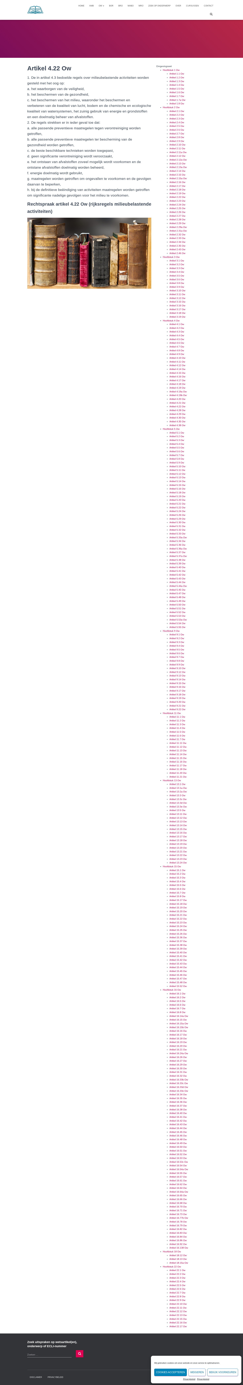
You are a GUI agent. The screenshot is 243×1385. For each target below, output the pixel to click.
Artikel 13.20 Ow (178, 847)
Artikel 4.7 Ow (176, 346)
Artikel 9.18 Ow (177, 694)
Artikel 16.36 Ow (178, 1102)
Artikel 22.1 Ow (177, 1270)
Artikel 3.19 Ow (177, 316)
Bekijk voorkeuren (222, 1372)
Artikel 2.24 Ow (177, 204)
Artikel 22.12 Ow (178, 1311)
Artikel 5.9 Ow (176, 462)
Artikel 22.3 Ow (177, 1277)
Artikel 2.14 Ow (177, 171)
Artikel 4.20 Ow (177, 399)
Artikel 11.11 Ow (177, 743)
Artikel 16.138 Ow (178, 1247)
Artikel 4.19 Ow (177, 387)
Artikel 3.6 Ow (176, 279)
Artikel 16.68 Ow (178, 1203)
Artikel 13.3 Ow (177, 795)
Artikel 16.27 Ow (178, 1060)
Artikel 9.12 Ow (177, 672)
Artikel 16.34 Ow (178, 1094)
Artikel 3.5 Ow (176, 275)
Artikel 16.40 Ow (178, 1113)
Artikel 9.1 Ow (176, 634)
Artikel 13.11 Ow (177, 814)
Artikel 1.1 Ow (176, 73)
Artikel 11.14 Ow (177, 754)
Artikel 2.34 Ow (177, 242)
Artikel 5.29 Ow (177, 518)
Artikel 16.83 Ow (178, 1233)
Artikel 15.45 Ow (178, 971)
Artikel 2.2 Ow (176, 114)
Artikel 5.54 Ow (177, 623)
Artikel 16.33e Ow (178, 1091)
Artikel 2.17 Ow (177, 186)
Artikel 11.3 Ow (177, 724)
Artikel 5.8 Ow (176, 458)
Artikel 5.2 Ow (176, 436)
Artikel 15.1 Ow (177, 870)
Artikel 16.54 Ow (178, 1165)
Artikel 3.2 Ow (176, 264)
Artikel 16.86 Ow (178, 1240)
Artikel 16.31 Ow (178, 1072)
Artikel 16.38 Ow (178, 1109)
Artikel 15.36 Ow (178, 937)
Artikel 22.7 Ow (177, 1292)
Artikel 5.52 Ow (177, 612)
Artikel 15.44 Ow (178, 967)
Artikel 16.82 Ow (178, 1229)
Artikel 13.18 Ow (178, 840)
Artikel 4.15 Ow (177, 373)
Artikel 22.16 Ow (178, 1322)
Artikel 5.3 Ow (176, 440)
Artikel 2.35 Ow (177, 245)
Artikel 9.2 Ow (176, 638)
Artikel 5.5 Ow (176, 447)
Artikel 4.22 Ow (177, 406)
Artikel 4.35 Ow (177, 421)
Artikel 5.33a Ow (178, 537)
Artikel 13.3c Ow (177, 799)
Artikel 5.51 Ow (177, 608)
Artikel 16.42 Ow (178, 1120)
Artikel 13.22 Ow (178, 855)
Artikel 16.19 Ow (178, 1042)
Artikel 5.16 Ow (177, 488)
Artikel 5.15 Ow (177, 485)
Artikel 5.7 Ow (176, 455)
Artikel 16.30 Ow (178, 1068)
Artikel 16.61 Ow (178, 1180)
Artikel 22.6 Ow (177, 1289)
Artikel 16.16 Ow (178, 1031)
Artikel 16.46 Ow (178, 1135)
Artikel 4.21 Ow (177, 402)
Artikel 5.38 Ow (177, 560)
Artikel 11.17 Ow (177, 765)
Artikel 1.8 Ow (176, 103)
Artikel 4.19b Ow (178, 395)
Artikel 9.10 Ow (177, 668)
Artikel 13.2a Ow (178, 791)
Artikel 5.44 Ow (177, 582)
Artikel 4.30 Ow (177, 417)
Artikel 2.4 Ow (176, 122)
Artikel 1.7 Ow (176, 96)
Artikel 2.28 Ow (177, 219)
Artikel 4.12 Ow (177, 365)
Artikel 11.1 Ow (177, 716)
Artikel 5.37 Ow (177, 552)
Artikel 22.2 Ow (177, 1274)
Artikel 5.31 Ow (177, 526)
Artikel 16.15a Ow (178, 1023)
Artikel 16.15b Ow (178, 1027)
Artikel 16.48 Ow (178, 1139)
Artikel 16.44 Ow (178, 1128)
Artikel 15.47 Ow (178, 978)
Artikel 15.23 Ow (178, 922)
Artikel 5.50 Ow (177, 604)
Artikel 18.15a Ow (178, 1262)
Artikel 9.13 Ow (177, 675)
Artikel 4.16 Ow (177, 376)
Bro (120, 6)
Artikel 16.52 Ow (178, 1154)
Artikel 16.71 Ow (178, 1210)
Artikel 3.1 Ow (176, 260)
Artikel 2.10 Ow (177, 144)
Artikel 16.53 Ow (178, 1158)
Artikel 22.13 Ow (178, 1315)
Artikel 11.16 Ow (177, 761)
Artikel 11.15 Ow (177, 758)
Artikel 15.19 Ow (178, 907)
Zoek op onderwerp (159, 6)
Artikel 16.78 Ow (178, 1221)
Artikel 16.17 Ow (178, 1034)
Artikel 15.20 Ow (178, 911)
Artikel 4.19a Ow (178, 391)
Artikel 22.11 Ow (177, 1307)
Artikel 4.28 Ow (177, 410)
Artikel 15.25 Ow (178, 930)
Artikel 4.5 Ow (176, 339)
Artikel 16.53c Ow (178, 1162)
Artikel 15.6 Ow (177, 889)
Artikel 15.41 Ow (178, 956)
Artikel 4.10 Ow (177, 358)
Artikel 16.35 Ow (178, 1098)
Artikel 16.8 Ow (177, 1012)
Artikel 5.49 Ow (177, 601)
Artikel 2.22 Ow (177, 197)
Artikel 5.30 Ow (177, 522)
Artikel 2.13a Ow (178, 167)
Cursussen (192, 6)
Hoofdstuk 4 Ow (171, 320)
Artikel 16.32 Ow (178, 1076)
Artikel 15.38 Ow (178, 945)
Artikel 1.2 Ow (176, 77)
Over (178, 6)
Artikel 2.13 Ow (177, 163)
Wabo (131, 6)
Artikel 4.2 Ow (176, 328)
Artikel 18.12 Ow (178, 1255)
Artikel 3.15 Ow (177, 301)
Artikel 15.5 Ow (177, 885)
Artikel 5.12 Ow (177, 474)
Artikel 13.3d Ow (178, 803)
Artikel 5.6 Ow (176, 451)
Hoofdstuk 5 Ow (171, 429)
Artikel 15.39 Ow (178, 948)
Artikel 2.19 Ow (177, 193)
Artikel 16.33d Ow (178, 1087)
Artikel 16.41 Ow (178, 1117)
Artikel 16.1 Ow (177, 993)
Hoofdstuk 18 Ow (172, 1251)
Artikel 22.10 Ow (178, 1304)
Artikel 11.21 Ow (177, 776)
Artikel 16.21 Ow (178, 1049)
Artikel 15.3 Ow (177, 877)
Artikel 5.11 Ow (177, 470)
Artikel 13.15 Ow (178, 829)
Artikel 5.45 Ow (177, 589)
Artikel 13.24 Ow (178, 862)
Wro (141, 6)
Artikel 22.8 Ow (177, 1296)
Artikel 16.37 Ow (178, 1105)
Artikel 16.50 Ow (178, 1147)
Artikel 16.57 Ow (178, 1176)
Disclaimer (36, 1377)
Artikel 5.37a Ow (178, 556)
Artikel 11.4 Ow (177, 728)
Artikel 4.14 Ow (177, 369)
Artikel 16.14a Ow (178, 1016)
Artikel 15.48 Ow (178, 982)
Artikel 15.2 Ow (177, 874)
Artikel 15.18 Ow (178, 904)
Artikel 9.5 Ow (176, 649)
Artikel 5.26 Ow (177, 515)
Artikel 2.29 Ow (177, 223)
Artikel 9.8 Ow (176, 660)
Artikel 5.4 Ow (176, 444)
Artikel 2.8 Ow (176, 137)
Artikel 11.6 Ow (177, 735)
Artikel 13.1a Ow (178, 788)
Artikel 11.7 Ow (177, 739)
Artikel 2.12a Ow (178, 159)
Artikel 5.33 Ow (177, 533)
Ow (100, 6)
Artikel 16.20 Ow (178, 1046)
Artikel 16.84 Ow (178, 1236)
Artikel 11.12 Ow (177, 747)
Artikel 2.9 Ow (176, 141)
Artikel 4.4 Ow (176, 335)
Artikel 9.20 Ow (177, 702)
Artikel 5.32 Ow (177, 529)
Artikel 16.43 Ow (178, 1124)
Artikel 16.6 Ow (177, 1004)
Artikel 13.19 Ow (178, 844)
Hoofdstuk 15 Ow (172, 866)
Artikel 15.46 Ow (178, 975)
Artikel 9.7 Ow (176, 657)
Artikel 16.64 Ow (178, 1188)
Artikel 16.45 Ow (178, 1132)
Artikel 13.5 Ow (177, 810)
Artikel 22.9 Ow (177, 1300)
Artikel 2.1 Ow (176, 111)
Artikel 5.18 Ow (177, 492)
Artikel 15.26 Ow (178, 933)
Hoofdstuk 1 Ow (171, 70)
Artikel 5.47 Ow (177, 593)
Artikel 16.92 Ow (178, 1244)
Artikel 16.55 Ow (178, 1173)
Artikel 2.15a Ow (178, 178)
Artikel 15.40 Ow (178, 952)
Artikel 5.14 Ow (177, 481)
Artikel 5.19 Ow (177, 496)
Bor (111, 6)
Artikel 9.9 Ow (176, 664)
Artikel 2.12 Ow (177, 156)
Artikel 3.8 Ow (176, 283)
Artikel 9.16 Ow (177, 687)
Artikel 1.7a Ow (177, 100)
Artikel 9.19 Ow (177, 698)
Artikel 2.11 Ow (177, 148)
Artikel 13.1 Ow (177, 784)
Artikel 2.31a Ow (178, 230)
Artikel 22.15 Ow (178, 1319)
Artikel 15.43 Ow (178, 963)
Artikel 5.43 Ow (177, 578)
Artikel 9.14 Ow (177, 679)
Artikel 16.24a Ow (178, 1053)
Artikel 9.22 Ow (177, 709)
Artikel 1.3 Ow (176, 81)
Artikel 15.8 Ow (177, 896)
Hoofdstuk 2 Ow (171, 107)
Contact (208, 6)
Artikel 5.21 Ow (177, 503)
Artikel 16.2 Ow (177, 997)
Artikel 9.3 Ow (176, 642)
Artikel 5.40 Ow (177, 567)
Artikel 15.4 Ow (177, 881)
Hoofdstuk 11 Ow (172, 713)
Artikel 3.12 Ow (177, 298)
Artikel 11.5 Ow (177, 731)
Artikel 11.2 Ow (177, 720)
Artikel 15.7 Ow (177, 892)
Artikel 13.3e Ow (178, 806)
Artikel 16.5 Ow (177, 1001)
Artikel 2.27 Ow (177, 216)
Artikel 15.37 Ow (178, 941)
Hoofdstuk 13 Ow (172, 780)
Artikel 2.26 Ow (177, 212)
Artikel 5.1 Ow (176, 432)
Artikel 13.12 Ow (178, 818)
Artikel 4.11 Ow (177, 361)
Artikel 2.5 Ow (176, 126)
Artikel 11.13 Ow (177, 750)
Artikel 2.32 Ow (177, 234)
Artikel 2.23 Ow (177, 201)
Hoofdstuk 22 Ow (172, 1266)
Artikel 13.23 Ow (178, 859)
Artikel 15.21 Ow (178, 915)
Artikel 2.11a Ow (177, 152)
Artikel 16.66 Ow (178, 1199)
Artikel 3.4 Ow (176, 272)
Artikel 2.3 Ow (176, 118)
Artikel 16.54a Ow (178, 1169)
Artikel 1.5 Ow (176, 88)
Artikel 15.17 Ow (178, 900)
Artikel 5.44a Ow (178, 586)
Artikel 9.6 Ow (176, 653)
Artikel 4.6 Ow (176, 343)
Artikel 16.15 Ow (178, 1019)
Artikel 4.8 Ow (176, 350)
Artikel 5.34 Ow (177, 541)
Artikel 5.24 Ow (177, 511)
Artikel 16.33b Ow (178, 1079)
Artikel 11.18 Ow (177, 769)
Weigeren (197, 1372)
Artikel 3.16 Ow (177, 305)
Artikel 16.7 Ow (177, 1008)
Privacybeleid (189, 1379)
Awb (91, 6)
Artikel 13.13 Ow (178, 821)
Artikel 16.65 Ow (178, 1195)
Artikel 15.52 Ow (178, 986)
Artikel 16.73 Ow (178, 1214)
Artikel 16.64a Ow (178, 1191)
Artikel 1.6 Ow (176, 92)
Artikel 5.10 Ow (177, 466)
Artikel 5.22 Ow (177, 507)
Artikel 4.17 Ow (177, 380)
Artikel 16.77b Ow (178, 1218)
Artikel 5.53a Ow (178, 619)
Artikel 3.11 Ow (177, 294)
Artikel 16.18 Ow (178, 1038)
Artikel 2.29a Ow (178, 227)
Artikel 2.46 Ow (177, 253)
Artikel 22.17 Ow (178, 1326)
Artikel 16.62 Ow (178, 1184)
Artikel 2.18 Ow (177, 189)
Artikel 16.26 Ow (178, 1057)
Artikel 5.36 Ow (177, 545)
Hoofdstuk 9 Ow (171, 631)
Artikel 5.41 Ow (177, 571)
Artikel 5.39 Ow (177, 563)
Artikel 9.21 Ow (177, 705)
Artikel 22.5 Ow (177, 1285)
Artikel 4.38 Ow (177, 425)
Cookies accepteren (170, 1372)
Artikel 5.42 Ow (177, 574)
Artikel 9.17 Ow (177, 690)
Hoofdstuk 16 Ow (172, 989)
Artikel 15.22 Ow (178, 918)
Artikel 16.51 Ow (178, 1150)
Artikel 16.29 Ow (178, 1064)
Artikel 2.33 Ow (177, 238)
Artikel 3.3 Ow (176, 268)
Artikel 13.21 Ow (178, 851)
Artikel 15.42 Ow (178, 960)
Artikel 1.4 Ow (176, 85)
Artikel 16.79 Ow (178, 1225)
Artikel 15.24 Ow (178, 926)
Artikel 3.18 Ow (177, 313)
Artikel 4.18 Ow (177, 384)
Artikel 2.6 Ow (176, 129)
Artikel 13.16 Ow (178, 832)
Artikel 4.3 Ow (176, 331)
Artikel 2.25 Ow (177, 208)
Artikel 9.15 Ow (177, 683)
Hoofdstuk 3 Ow (171, 257)
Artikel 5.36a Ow (178, 548)
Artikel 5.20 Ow (177, 500)
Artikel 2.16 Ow (177, 182)
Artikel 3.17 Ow (177, 309)
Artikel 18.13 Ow (178, 1259)
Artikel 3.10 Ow (177, 290)
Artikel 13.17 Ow (178, 836)
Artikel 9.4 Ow (176, 645)
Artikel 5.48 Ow (177, 597)
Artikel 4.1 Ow (176, 324)
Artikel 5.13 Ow (177, 477)
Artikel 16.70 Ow (178, 1206)
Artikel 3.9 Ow (176, 287)
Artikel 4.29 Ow (177, 414)
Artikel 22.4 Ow (177, 1281)
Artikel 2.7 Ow (176, 133)
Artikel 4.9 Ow (176, 354)
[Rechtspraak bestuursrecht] (35, 10)
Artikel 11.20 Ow (177, 773)
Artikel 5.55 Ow (177, 627)
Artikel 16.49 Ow (178, 1143)
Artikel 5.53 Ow (177, 616)
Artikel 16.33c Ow (178, 1083)
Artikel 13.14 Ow (178, 825)
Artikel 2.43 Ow (177, 249)
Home (81, 6)
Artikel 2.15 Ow (177, 174)
